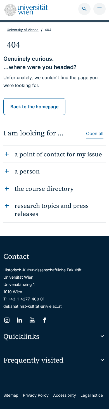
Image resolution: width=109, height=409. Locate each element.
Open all (94, 133)
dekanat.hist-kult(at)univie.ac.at (32, 306)
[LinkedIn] (19, 320)
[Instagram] (7, 320)
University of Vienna (23, 30)
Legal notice (91, 395)
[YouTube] (32, 320)
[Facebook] (44, 320)
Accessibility (64, 395)
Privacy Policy (36, 395)
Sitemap (10, 395)
